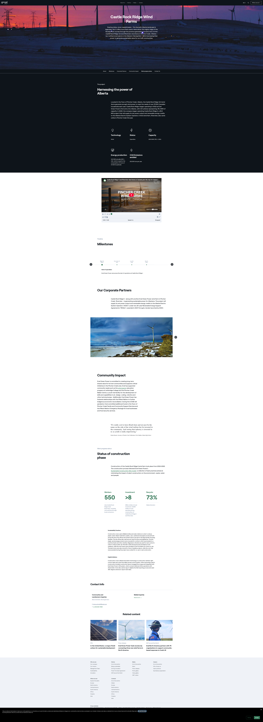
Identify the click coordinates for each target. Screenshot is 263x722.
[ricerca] (248, 3)
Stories (129, 2)
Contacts (113, 678)
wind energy (122, 388)
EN (243, 2)
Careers (141, 2)
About (104, 71)
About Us (122, 2)
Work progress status (146, 71)
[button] (103, 214)
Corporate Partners (121, 71)
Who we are (93, 662)
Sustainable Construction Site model (123, 471)
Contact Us (157, 71)
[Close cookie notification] (261, 709)
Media (134, 2)
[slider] (111, 214)
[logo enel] (4, 2)
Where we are (93, 678)
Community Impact (134, 71)
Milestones (111, 71)
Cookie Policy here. (142, 711)
